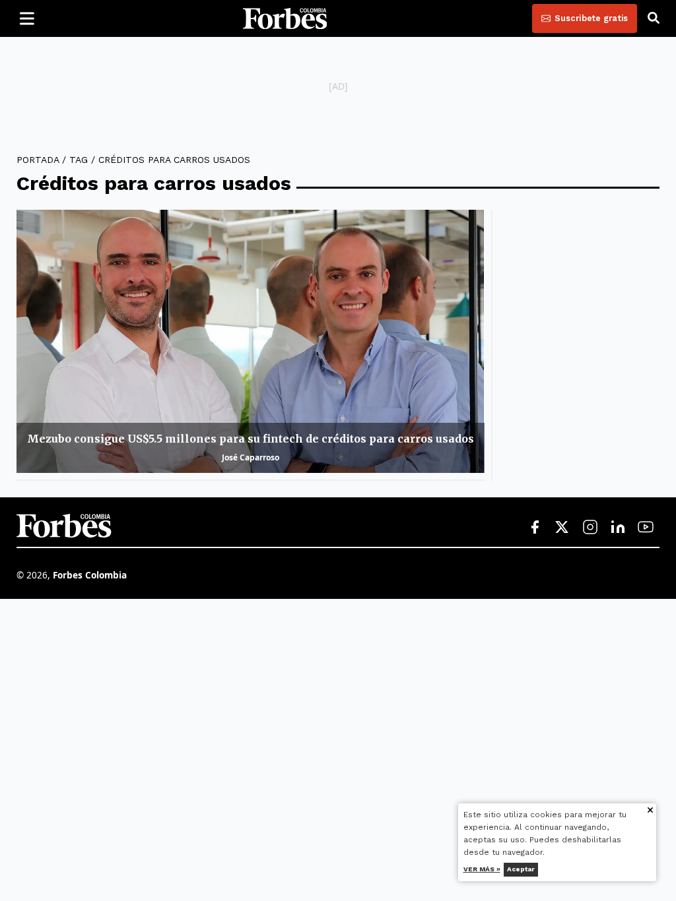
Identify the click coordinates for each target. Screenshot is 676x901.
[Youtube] (646, 527)
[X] (562, 527)
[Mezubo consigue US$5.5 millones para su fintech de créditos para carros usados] (251, 341)
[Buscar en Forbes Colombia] (653, 18)
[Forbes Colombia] (285, 18)
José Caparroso (250, 457)
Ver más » (481, 869)
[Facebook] (535, 527)
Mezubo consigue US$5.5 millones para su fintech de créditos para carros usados (250, 438)
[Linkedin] (618, 527)
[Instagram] (590, 527)
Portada (38, 159)
